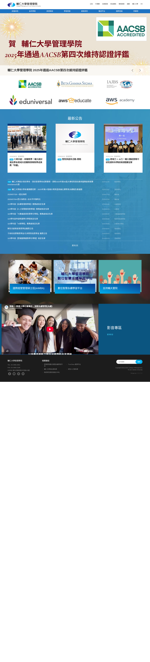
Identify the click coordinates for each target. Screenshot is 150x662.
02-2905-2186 (15, 367)
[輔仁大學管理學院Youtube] (14, 374)
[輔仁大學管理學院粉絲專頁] (10, 374)
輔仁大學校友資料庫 (50, 369)
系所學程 (32, 11)
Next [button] (140, 70)
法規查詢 (105, 4)
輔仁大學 (135, 4)
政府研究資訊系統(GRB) (52, 372)
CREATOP (139, 373)
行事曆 (97, 4)
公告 (91, 4)
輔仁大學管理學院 (24, 5)
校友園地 (113, 4)
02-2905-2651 (15, 365)
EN (142, 4)
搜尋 (139, 362)
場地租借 (121, 4)
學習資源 (67, 11)
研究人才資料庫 (73, 369)
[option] (75, 44)
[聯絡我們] (23, 374)
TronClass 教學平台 (74, 364)
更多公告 (75, 245)
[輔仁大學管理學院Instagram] (19, 374)
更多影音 (110, 334)
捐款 (128, 4)
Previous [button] (132, 70)
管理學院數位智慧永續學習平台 (53, 365)
